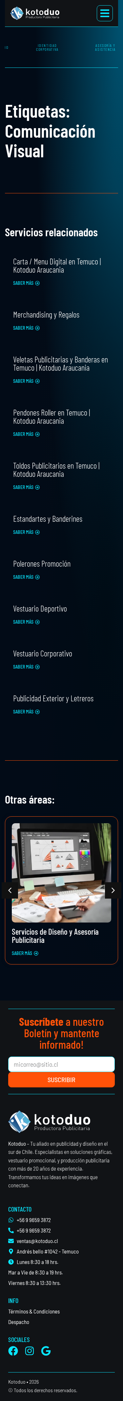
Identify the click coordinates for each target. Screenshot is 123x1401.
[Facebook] (13, 1351)
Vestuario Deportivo (40, 608)
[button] (26, 283)
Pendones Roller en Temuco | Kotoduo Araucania (51, 416)
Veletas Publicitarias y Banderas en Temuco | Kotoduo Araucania (60, 363)
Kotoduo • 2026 (23, 1381)
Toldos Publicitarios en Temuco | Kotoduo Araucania (56, 469)
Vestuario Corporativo (42, 653)
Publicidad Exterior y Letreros (53, 698)
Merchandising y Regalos (46, 314)
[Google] (46, 1351)
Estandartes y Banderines (47, 518)
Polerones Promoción (42, 563)
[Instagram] (29, 1351)
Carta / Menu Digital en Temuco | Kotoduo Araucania (57, 265)
